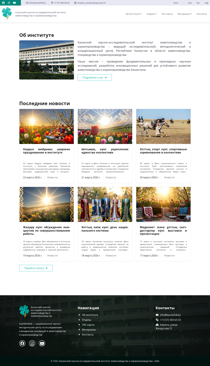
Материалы (184, 13)
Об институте (133, 13)
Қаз (190, 2)
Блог (176, 2)
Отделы (151, 13)
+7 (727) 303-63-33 (170, 319)
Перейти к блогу (34, 268)
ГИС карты (167, 13)
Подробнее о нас (93, 77)
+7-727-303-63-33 (61, 2)
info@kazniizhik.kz (37, 2)
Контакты (202, 13)
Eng (206, 2)
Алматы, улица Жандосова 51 (91, 2)
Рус (198, 2)
